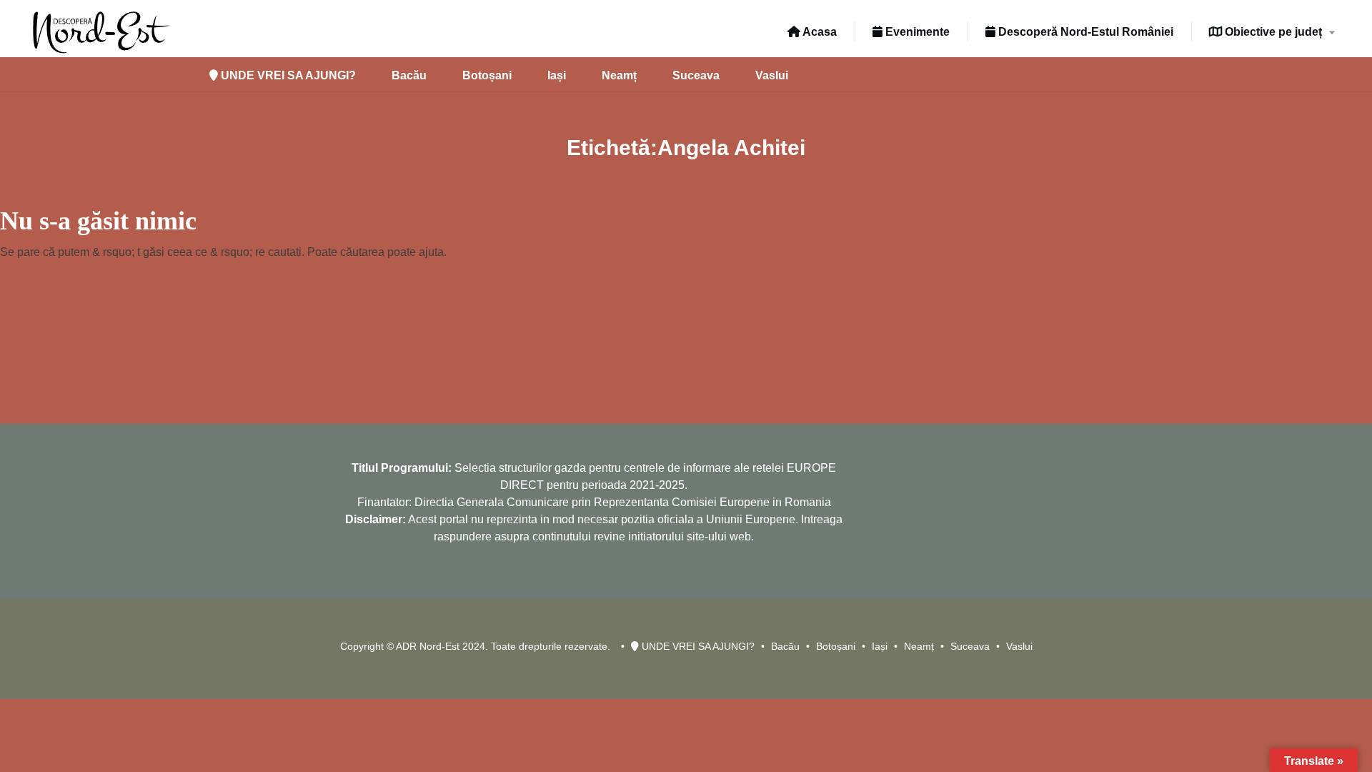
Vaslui (771, 75)
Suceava (696, 75)
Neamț (619, 75)
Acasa (818, 32)
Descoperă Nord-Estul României (1084, 32)
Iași (556, 75)
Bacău (409, 75)
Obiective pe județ (1272, 32)
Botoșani (487, 75)
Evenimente (916, 32)
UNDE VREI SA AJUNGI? (287, 75)
